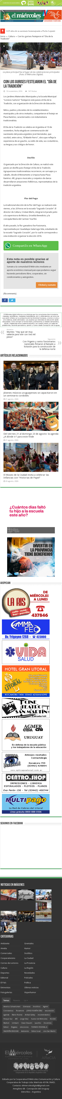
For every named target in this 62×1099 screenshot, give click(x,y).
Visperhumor (30, 992)
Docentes (48, 1023)
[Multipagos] (26, 803)
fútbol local (36, 1031)
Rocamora (20, 1011)
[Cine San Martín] (26, 708)
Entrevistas (5, 987)
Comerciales (6, 953)
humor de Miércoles (39, 1019)
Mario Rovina (17, 1015)
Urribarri (15, 1023)
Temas (6, 1000)
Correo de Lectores (9, 963)
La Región (28, 968)
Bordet (53, 1019)
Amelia (4, 948)
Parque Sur (7, 1019)
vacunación (49, 1011)
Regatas (14, 1027)
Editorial (4, 978)
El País (3, 982)
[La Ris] (26, 602)
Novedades (29, 973)
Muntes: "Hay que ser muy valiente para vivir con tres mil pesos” (21, 333)
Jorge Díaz (24, 1019)
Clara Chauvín (26, 1023)
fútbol (5, 1027)
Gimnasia (26, 1007)
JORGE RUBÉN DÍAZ (34, 1011)
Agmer (45, 1007)
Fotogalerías (6, 992)
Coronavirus (8, 1011)
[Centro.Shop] (26, 782)
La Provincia (29, 963)
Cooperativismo (8, 958)
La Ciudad (28, 958)
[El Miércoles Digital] (31, 15)
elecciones (24, 1027)
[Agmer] (26, 735)
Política (27, 982)
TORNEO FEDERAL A (39, 1027)
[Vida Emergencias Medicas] (26, 652)
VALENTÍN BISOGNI (10, 1031)
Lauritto (38, 1023)
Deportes (5, 973)
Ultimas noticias (31, 987)
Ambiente (5, 943)
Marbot (6, 1023)
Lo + (26, 1000)
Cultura (11, 36)
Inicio (2, 36)
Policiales (28, 978)
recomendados (44, 1015)
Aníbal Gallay (30, 1015)
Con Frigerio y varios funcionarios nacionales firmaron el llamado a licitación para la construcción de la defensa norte (39, 344)
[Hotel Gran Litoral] (26, 681)
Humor (27, 948)
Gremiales (29, 943)
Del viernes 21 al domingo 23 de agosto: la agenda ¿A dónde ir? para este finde (30, 435)
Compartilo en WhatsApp (30, 245)
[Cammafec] (26, 629)
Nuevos (16, 1000)
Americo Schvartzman (11, 1007)
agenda (6, 1015)
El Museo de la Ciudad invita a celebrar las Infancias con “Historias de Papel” (26, 476)
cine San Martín (49, 1031)
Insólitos (28, 953)
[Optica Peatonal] (26, 761)
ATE (16, 1019)
